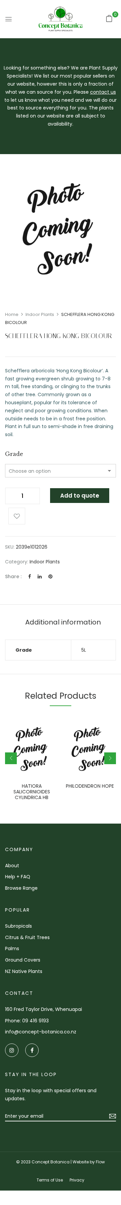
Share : (13, 576)
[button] (109, 18)
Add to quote (79, 496)
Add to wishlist (16, 516)
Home (11, 314)
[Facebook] (29, 576)
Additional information (63, 622)
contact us (103, 92)
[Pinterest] (50, 576)
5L (83, 650)
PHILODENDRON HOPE (90, 786)
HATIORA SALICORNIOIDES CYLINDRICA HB (31, 791)
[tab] (63, 622)
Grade (14, 454)
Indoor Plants (40, 314)
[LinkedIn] (40, 576)
